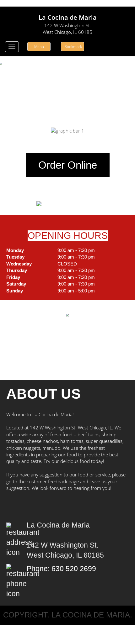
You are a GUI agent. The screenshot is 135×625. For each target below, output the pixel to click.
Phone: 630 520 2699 (61, 569)
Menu (39, 46)
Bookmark (73, 46)
